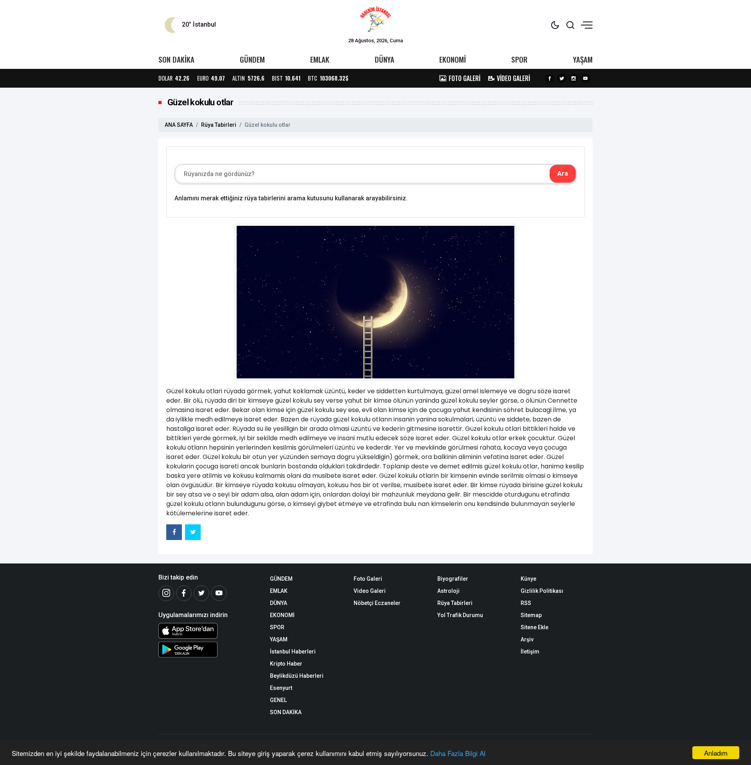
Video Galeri (370, 591)
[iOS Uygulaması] (208, 631)
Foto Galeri (368, 579)
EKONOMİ (452, 59)
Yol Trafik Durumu (460, 615)
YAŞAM (583, 59)
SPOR (519, 59)
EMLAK (319, 59)
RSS (526, 603)
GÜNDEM (252, 59)
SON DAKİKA (176, 59)
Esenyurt (281, 688)
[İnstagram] (166, 593)
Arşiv (527, 639)
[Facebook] (549, 78)
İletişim (530, 651)
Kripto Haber (286, 664)
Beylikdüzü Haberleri (296, 676)
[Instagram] (573, 78)
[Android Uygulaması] (208, 649)
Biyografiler (452, 579)
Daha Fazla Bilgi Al (457, 753)
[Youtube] (585, 78)
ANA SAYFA (179, 125)
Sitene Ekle (534, 627)
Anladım (716, 753)
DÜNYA (384, 59)
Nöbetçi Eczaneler (377, 603)
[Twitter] (561, 78)
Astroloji (448, 591)
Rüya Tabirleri (218, 125)
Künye (528, 579)
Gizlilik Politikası (542, 591)
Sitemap (531, 615)
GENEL (278, 700)
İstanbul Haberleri (293, 651)
